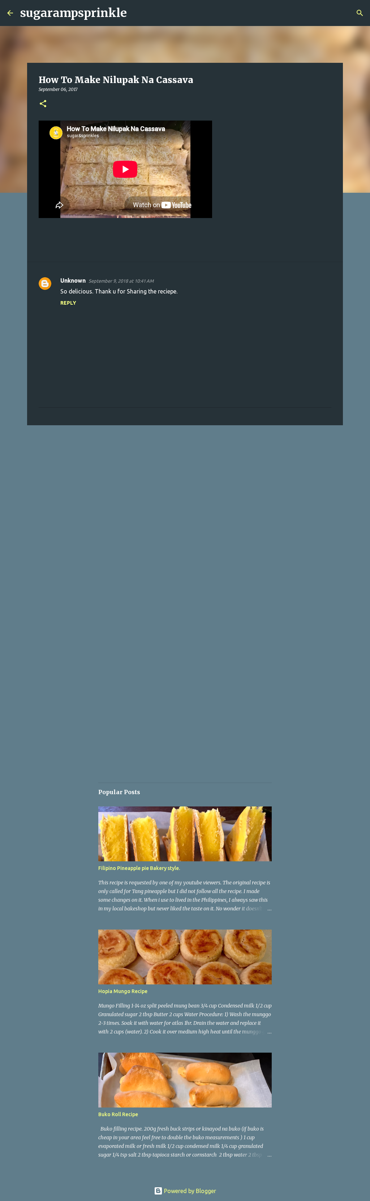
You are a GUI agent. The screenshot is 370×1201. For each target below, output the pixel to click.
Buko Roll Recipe (118, 1114)
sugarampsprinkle (73, 13)
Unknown (73, 280)
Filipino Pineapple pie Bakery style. (139, 868)
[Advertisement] (185, 486)
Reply (68, 303)
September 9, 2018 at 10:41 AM (121, 280)
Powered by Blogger (189, 1191)
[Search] (137, 13)
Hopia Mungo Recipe (122, 991)
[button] (43, 104)
